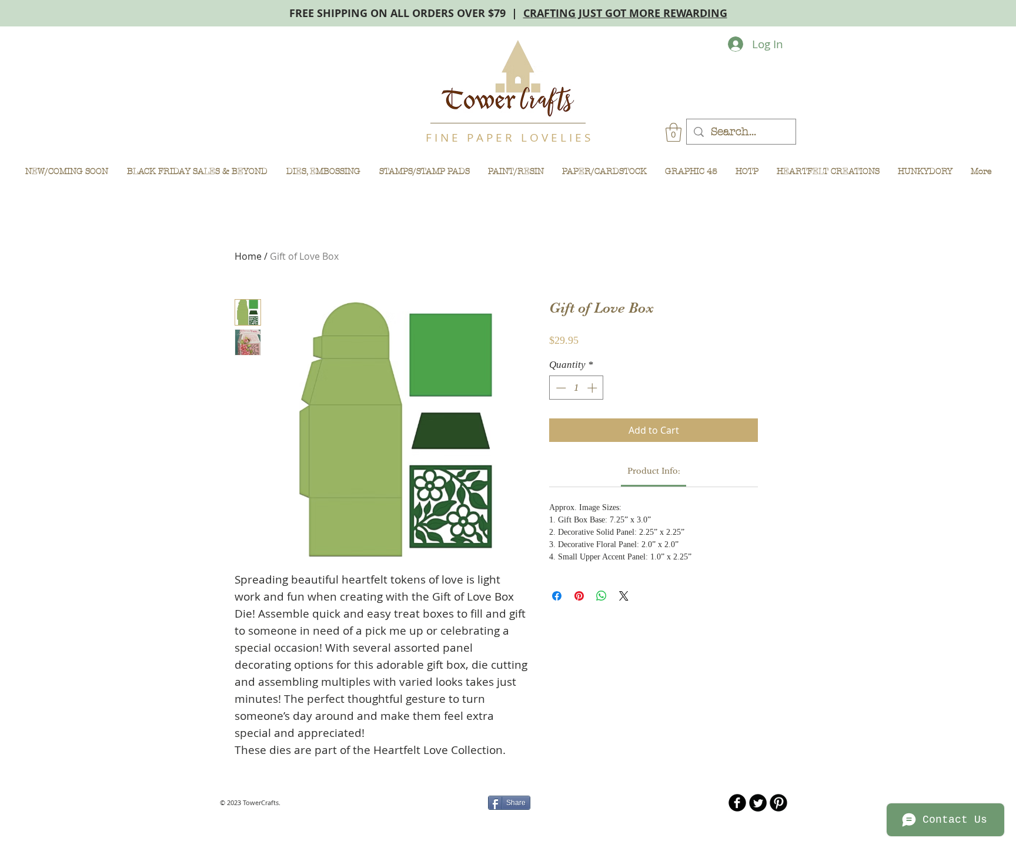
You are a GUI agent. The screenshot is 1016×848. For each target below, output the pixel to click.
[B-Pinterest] (778, 803)
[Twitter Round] (758, 803)
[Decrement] (560, 388)
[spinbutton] (576, 388)
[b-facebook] (737, 803)
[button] (673, 132)
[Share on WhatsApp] (601, 596)
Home (248, 256)
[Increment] (593, 388)
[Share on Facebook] (557, 596)
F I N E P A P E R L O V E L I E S (508, 137)
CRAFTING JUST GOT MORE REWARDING (625, 13)
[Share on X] (624, 596)
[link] (653, 471)
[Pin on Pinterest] (579, 596)
